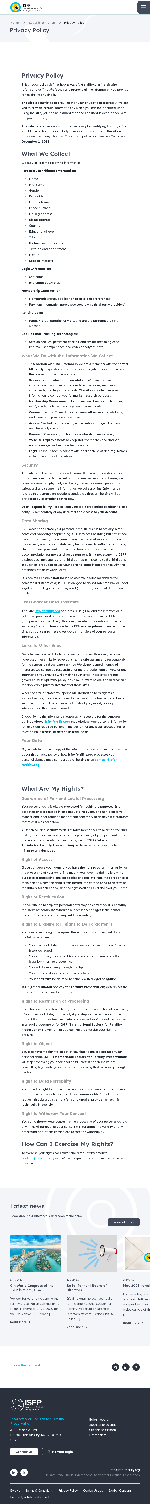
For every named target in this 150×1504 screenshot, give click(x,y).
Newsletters (97, 1435)
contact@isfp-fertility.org (41, 1158)
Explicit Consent (120, 1490)
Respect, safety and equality (30, 1497)
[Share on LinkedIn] (126, 1367)
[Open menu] (143, 7)
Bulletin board (99, 1419)
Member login (62, 1452)
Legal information (42, 22)
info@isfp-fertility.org (125, 1470)
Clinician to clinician (102, 1430)
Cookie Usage (93, 1490)
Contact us (24, 1452)
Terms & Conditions (39, 1490)
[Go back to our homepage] (75, 1404)
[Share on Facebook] (115, 1367)
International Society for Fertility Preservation (41, 7)
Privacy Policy (68, 1490)
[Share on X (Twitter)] (136, 1367)
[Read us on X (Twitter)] (24, 1472)
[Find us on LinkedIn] (14, 1472)
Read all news (123, 1222)
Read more (18, 1322)
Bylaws (15, 1490)
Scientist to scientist (103, 1424)
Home (15, 22)
